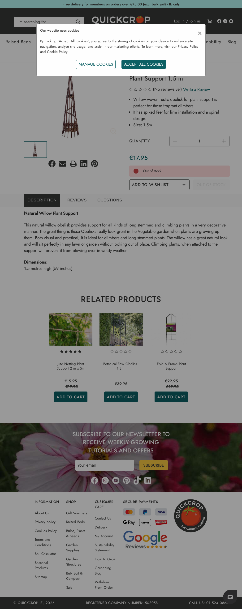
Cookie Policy (57, 51)
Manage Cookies (96, 64)
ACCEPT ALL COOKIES (143, 64)
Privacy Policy (188, 46)
